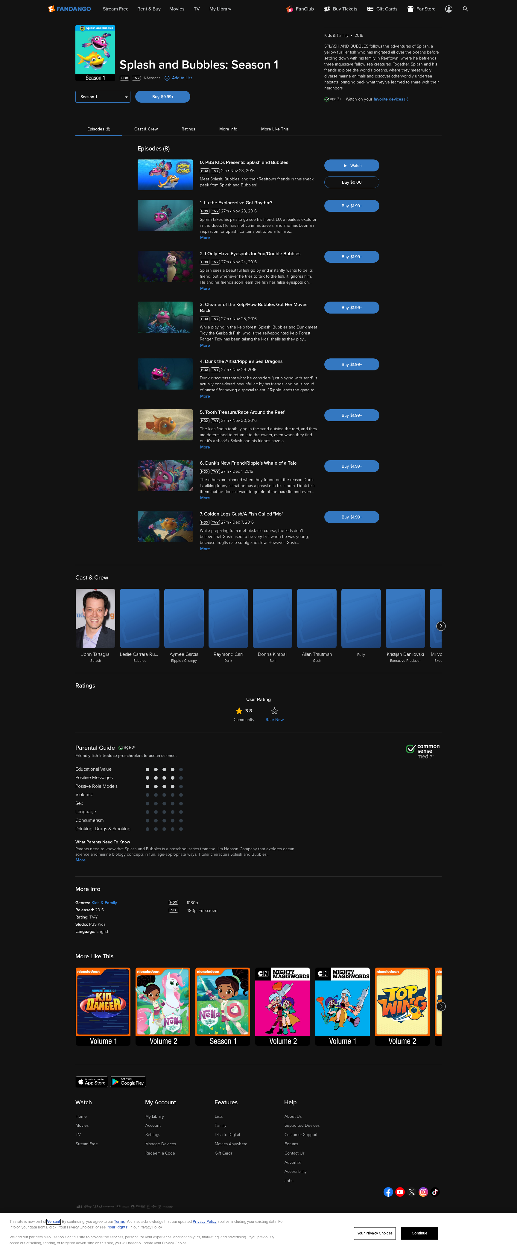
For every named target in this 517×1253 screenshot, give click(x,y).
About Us (293, 1116)
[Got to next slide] (440, 626)
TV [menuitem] (197, 9)
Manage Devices (160, 1143)
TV (78, 1134)
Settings (152, 1134)
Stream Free (87, 1143)
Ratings (188, 129)
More (205, 237)
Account (153, 1125)
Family (220, 1125)
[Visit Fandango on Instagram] (423, 1192)
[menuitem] (382, 9)
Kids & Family (104, 902)
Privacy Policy (205, 1221)
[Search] (465, 9)
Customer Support (301, 1134)
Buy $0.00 (352, 182)
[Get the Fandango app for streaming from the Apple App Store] (91, 1081)
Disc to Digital (227, 1134)
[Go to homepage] (70, 9)
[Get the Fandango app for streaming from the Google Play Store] (128, 1081)
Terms (119, 1221)
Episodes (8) (98, 129)
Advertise (293, 1162)
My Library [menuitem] (220, 9)
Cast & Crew (146, 129)
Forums (291, 1143)
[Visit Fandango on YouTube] (400, 1192)
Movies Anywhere (231, 1143)
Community (244, 719)
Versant (53, 1221)
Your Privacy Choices (375, 1233)
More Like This (275, 129)
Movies (82, 1125)
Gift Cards (223, 1153)
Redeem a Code (160, 1153)
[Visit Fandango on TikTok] (435, 1192)
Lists (219, 1116)
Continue (419, 1233)
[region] (258, 1233)
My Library (154, 1116)
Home (81, 1116)
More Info (228, 129)
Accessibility (296, 1171)
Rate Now (275, 719)
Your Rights (117, 1227)
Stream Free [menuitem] (116, 9)
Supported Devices (302, 1125)
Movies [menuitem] (176, 9)
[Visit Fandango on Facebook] (388, 1192)
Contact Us (295, 1153)
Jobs (289, 1180)
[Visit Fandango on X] (412, 1192)
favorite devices (388, 99)
